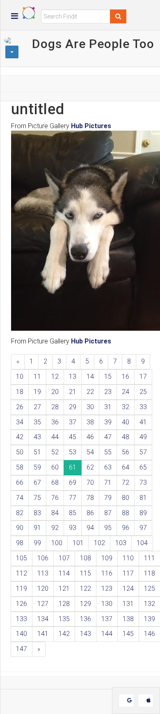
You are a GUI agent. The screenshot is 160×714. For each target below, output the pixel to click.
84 (55, 513)
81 (143, 498)
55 (108, 452)
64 (125, 467)
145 (128, 634)
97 (143, 528)
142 (64, 634)
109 (106, 558)
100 (56, 543)
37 (72, 422)
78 (90, 498)
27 (37, 407)
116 (106, 573)
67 (37, 482)
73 (143, 482)
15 (108, 376)
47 (108, 437)
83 (37, 513)
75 (37, 498)
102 (99, 543)
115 (85, 573)
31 (108, 407)
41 (143, 422)
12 (55, 376)
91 (37, 528)
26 (19, 407)
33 (143, 407)
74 (19, 498)
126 (21, 604)
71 (108, 482)
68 (55, 482)
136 (85, 619)
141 (42, 634)
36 (55, 422)
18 (19, 392)
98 (19, 543)
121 (64, 588)
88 (125, 513)
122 (85, 588)
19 (37, 392)
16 (125, 376)
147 (21, 649)
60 (55, 467)
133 (21, 619)
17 (143, 376)
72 (125, 482)
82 (19, 513)
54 (90, 452)
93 (72, 528)
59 (37, 467)
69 (72, 482)
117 (128, 573)
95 (108, 528)
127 (42, 604)
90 (19, 528)
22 (90, 392)
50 (19, 452)
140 (21, 634)
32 (125, 407)
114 (64, 573)
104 (142, 543)
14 (90, 376)
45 (72, 437)
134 (42, 619)
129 (85, 604)
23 (108, 392)
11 (37, 376)
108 (85, 558)
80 (125, 498)
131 (128, 604)
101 (78, 543)
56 (125, 452)
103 (120, 543)
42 (19, 437)
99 (37, 543)
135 (64, 619)
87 (108, 513)
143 (85, 634)
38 (90, 422)
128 (64, 604)
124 (128, 588)
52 (55, 452)
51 (37, 452)
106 (42, 558)
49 (143, 437)
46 (90, 437)
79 (108, 498)
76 (55, 498)
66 (19, 482)
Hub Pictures (91, 126)
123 (106, 588)
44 (55, 437)
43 (37, 437)
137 (106, 619)
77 (72, 498)
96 (125, 528)
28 (55, 407)
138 (128, 619)
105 (21, 558)
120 (42, 588)
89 (143, 513)
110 (128, 558)
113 (42, 573)
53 (72, 452)
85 (72, 513)
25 (143, 392)
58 (19, 467)
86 (90, 513)
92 (55, 528)
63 (108, 467)
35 (37, 422)
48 (125, 437)
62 (90, 467)
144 (106, 634)
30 (90, 407)
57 (143, 452)
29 (72, 407)
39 (108, 422)
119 (21, 588)
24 (125, 392)
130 (106, 604)
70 (90, 482)
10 (19, 376)
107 (64, 558)
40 (125, 422)
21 (72, 392)
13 (72, 376)
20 (55, 392)
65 (143, 467)
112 (21, 573)
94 (90, 528)
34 (19, 422)
